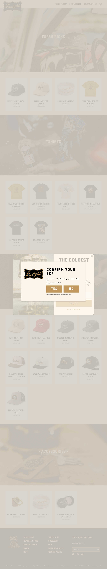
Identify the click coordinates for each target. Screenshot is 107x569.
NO (71, 289)
